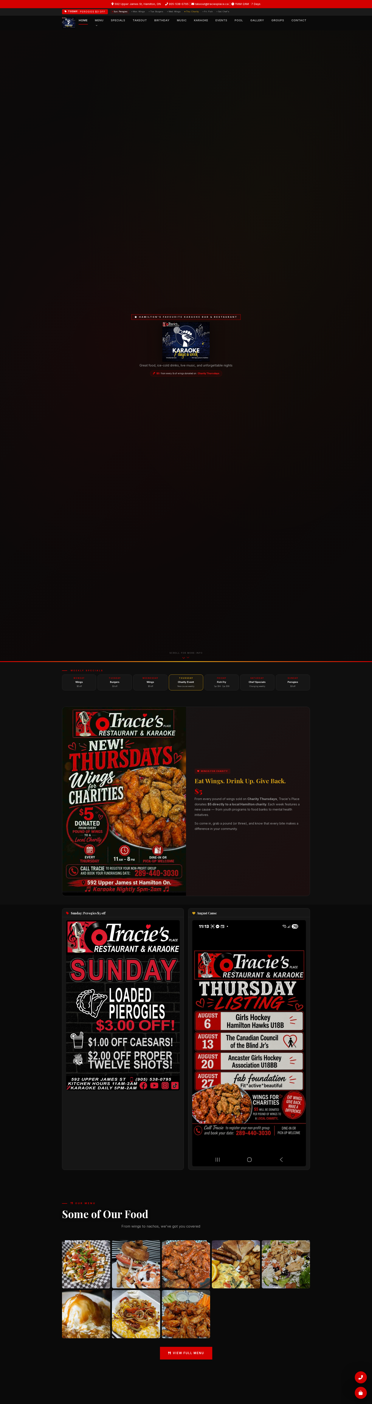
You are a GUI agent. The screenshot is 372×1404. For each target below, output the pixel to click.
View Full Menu (188, 1353)
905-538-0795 (178, 4)
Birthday (162, 20)
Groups (277, 20)
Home (83, 20)
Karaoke (201, 20)
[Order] (361, 1393)
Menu (99, 20)
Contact (299, 20)
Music (182, 20)
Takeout (140, 20)
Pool (239, 20)
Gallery (257, 20)
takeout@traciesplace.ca (211, 4)
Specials (118, 20)
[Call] (361, 1377)
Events (221, 20)
